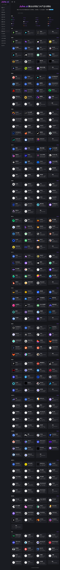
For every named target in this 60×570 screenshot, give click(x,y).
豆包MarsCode (51, 19)
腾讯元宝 (13, 19)
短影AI (13, 17)
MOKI (37, 17)
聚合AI (38, 567)
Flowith (38, 21)
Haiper (37, 23)
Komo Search (26, 21)
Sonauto (50, 21)
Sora (49, 25)
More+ (58, 28)
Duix (25, 17)
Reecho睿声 (38, 25)
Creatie (25, 23)
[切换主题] (14, 2)
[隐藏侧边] (12, 2)
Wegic (24, 19)
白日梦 (50, 17)
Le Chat (25, 25)
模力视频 (37, 19)
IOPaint (12, 25)
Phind (13, 21)
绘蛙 (49, 23)
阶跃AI (13, 23)
